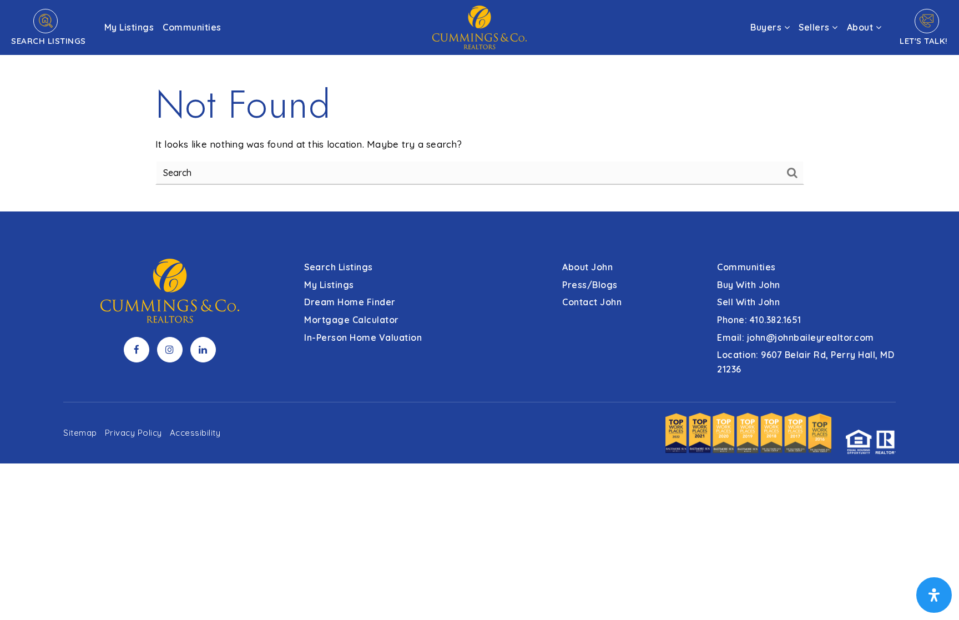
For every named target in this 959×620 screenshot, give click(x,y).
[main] (479, 105)
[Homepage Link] (479, 26)
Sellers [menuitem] (815, 27)
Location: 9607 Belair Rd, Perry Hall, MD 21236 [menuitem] (805, 362)
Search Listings (48, 41)
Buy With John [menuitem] (748, 284)
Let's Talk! (924, 41)
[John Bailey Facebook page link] (136, 349)
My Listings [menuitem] (129, 27)
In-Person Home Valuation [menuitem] (363, 337)
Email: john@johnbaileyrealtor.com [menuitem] (795, 337)
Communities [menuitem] (192, 27)
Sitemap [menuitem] (80, 432)
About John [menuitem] (587, 267)
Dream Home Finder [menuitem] (350, 302)
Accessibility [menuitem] (195, 432)
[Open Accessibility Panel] (934, 595)
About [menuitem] (861, 27)
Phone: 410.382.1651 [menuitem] (759, 319)
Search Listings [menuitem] (338, 267)
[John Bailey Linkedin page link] (203, 349)
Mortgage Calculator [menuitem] (351, 319)
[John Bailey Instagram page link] (170, 349)
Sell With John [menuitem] (748, 302)
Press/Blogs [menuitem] (590, 284)
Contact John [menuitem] (592, 302)
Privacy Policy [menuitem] (133, 432)
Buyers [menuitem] (767, 27)
